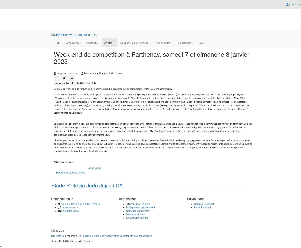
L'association (71, 43)
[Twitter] (64, 78)
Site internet (57, 236)
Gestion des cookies (137, 218)
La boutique (185, 43)
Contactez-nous (70, 211)
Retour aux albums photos (70, 172)
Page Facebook (202, 207)
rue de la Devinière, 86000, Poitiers (80, 204)
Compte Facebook (204, 204)
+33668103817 (69, 207)
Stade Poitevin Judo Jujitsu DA (87, 185)
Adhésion (91, 43)
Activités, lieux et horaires (134, 43)
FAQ (201, 43)
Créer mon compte (139, 204)
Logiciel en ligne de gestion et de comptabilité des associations (117, 236)
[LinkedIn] (71, 78)
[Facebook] (57, 78)
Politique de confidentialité (140, 207)
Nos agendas (163, 43)
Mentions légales (135, 214)
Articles (108, 43)
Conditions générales (137, 211)
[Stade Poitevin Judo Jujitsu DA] (74, 34)
